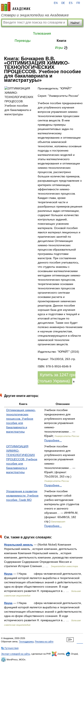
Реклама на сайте (44, 641)
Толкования (42, 33)
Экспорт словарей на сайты (15, 654)
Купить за (56, 378)
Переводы (23, 40)
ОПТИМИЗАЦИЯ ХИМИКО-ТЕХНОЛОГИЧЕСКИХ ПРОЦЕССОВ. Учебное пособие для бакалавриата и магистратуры (21, 459)
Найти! (75, 22)
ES (71, 3)
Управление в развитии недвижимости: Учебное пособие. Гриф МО (22, 495)
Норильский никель (18, 544)
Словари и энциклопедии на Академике (35, 15)
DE (63, 3)
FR (78, 3)
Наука (8, 573)
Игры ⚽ (61, 47)
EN (55, 3)
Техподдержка (26, 641)
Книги (61, 40)
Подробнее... (53, 440)
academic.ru (15, 6)
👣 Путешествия (10, 648)
